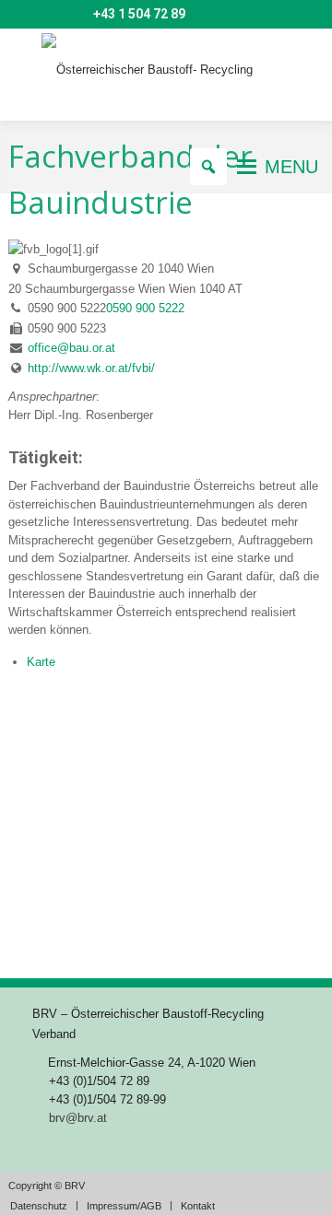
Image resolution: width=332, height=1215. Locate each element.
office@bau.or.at (71, 348)
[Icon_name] (48, 14)
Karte (41, 662)
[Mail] (21, 14)
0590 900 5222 (145, 308)
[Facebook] (75, 14)
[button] (291, 167)
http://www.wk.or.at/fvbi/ (91, 368)
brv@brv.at (78, 1118)
